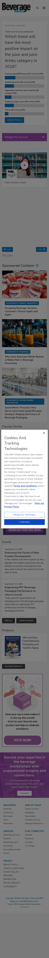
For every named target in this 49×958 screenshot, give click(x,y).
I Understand (24, 522)
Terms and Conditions (25, 486)
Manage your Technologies (24, 515)
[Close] (44, 433)
